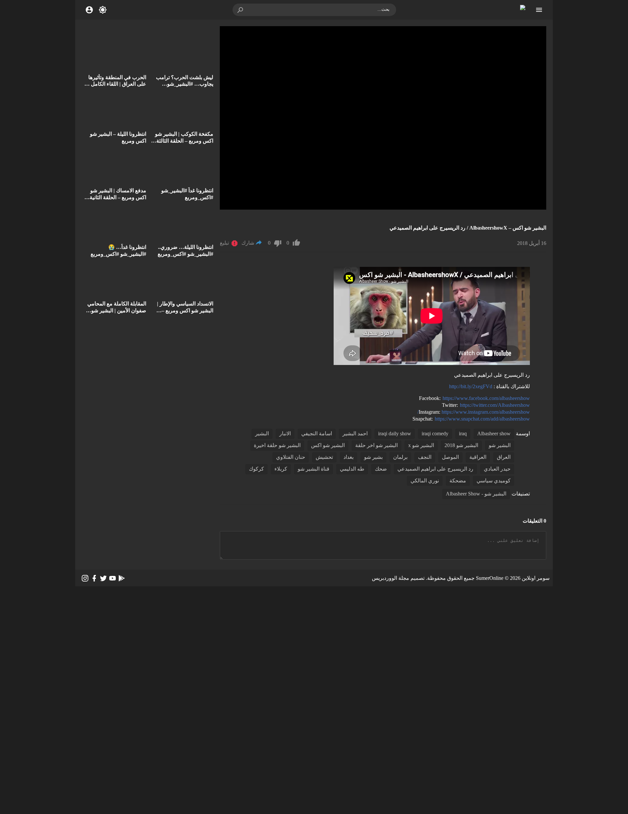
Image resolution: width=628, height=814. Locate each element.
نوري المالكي (424, 480)
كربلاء (280, 469)
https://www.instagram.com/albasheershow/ (473, 412)
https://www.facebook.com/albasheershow (486, 398)
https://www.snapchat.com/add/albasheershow (482, 419)
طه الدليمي (352, 469)
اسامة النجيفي (316, 433)
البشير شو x (421, 445)
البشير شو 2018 (461, 445)
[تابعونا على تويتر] (103, 578)
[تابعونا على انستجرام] (85, 578)
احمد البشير (355, 433)
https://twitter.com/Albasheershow (495, 405)
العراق (504, 457)
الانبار (285, 433)
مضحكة (457, 480)
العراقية (477, 457)
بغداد (348, 457)
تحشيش (324, 457)
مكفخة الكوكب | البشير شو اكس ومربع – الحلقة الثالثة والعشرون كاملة (184, 140)
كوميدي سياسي (494, 480)
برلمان (400, 457)
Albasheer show (494, 433)
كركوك (256, 469)
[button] (241, 10)
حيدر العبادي (497, 469)
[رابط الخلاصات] (121, 578)
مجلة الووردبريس (390, 578)
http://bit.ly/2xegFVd (470, 386)
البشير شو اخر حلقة (376, 445)
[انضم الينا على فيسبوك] (94, 578)
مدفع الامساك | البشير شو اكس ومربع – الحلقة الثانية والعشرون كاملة (118, 197)
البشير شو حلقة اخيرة (277, 445)
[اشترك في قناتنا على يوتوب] (112, 578)
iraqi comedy (435, 433)
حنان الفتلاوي (290, 457)
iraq (463, 433)
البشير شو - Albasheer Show (476, 493)
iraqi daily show (394, 433)
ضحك (381, 469)
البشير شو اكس (328, 445)
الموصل (450, 457)
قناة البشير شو (313, 469)
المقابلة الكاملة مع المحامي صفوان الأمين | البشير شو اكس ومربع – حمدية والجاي (116, 310)
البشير (262, 433)
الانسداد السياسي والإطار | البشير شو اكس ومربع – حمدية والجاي (185, 310)
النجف (424, 457)
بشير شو (373, 457)
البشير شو (500, 445)
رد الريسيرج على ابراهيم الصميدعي (435, 469)
